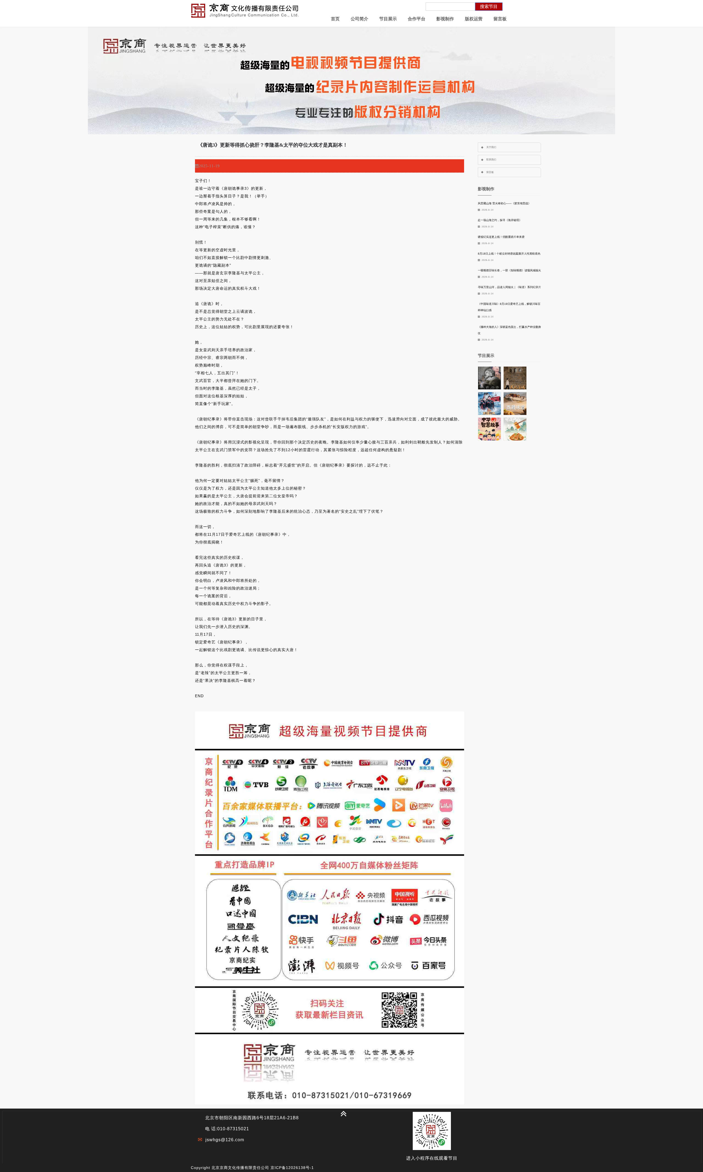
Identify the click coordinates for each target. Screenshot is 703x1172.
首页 (335, 18)
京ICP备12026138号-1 (292, 1168)
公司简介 (359, 18)
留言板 (500, 18)
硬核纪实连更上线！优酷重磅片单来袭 (501, 236)
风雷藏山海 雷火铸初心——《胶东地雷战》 (504, 203)
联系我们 (491, 159)
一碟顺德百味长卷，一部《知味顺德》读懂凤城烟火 (509, 270)
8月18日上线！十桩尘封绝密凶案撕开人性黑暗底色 (509, 253)
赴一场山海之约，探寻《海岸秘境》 (500, 220)
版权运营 (473, 18)
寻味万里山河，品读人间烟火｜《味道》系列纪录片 (509, 287)
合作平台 (416, 18)
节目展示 (388, 18)
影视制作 (445, 18)
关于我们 (491, 147)
